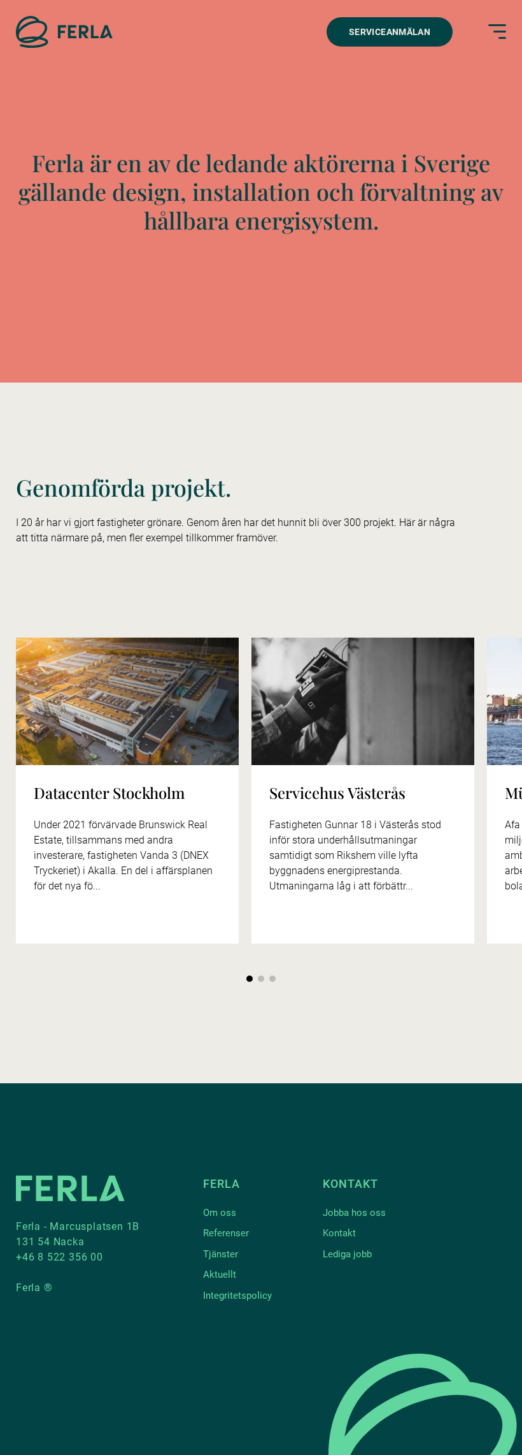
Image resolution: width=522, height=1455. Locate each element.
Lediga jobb (347, 1254)
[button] (249, 979)
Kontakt (339, 1233)
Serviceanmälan (389, 32)
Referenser (226, 1233)
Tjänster (220, 1254)
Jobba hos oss (354, 1212)
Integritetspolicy (237, 1295)
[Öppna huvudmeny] (497, 32)
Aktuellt (219, 1274)
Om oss (219, 1212)
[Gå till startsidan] (64, 32)
